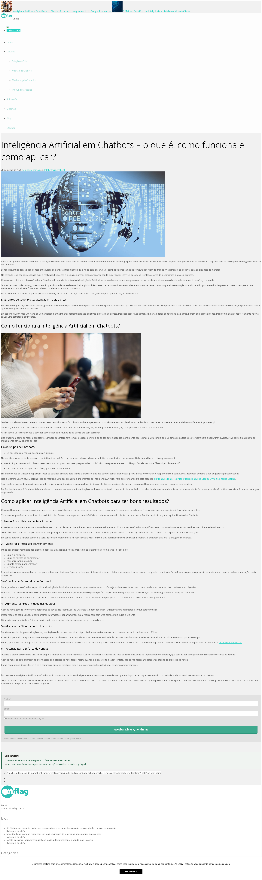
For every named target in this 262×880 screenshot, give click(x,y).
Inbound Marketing (22, 89)
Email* (7, 709)
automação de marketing (28, 772)
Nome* (7, 699)
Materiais (11, 108)
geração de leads (67, 772)
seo (137, 772)
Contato (11, 127)
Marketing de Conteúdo (24, 80)
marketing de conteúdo (108, 772)
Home (10, 42)
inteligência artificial (86, 772)
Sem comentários (31, 169)
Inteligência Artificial (54, 169)
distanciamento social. (230, 642)
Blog (9, 118)
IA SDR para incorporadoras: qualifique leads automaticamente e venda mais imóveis (50, 839)
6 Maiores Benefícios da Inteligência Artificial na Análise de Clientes (39, 760)
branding (46, 772)
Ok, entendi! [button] (131, 871)
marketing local (128, 772)
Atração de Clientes (22, 70)
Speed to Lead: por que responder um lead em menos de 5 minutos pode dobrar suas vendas (54, 833)
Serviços (11, 51)
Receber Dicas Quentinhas (131, 729)
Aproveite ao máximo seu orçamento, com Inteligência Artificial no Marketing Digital (47, 764)
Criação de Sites (20, 61)
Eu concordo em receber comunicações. (25, 718)
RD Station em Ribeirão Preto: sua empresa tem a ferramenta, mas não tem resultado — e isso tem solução (61, 827)
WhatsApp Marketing (150, 772)
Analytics (11, 772)
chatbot (55, 772)
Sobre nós (12, 99)
